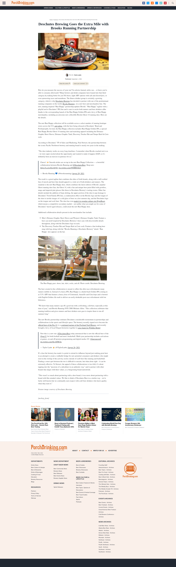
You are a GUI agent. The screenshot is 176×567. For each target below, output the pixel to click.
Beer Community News (60, 468)
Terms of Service (36, 496)
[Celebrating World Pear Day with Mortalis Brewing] (111, 414)
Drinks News (48, 8)
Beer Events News (59, 476)
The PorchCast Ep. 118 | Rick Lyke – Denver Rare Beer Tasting (39, 425)
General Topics (103, 481)
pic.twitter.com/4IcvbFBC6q (51, 341)
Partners (33, 491)
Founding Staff (103, 465)
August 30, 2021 (78, 173)
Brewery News (58, 471)
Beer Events (34, 429)
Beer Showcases (106, 427)
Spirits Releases (58, 487)
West (90, 431)
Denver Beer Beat (39, 431)
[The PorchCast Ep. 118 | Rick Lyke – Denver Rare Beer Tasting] (41, 414)
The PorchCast (46, 433)
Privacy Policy (35, 493)
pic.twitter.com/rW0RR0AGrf (70, 167)
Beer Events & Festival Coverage (85, 492)
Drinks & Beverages (94, 8)
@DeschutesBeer (79, 165)
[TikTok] (161, 3)
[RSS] (152, 3)
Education (121, 8)
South (100, 547)
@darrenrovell (95, 339)
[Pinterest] (165, 3)
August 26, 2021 (74, 347)
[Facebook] (143, 3)
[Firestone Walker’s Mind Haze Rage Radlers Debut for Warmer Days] (88, 414)
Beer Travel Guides (81, 494)
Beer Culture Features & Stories (85, 483)
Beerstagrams (103, 479)
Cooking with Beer (104, 474)
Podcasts (39, 433)
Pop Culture (79, 497)
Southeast (101, 549)
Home (51, 19)
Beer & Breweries (78, 8)
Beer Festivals (41, 429)
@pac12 (43, 336)
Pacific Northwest (104, 544)
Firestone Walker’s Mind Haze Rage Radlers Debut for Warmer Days (87, 425)
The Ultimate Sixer (104, 484)
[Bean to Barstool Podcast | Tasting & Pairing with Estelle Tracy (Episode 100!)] (64, 414)
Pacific (100, 542)
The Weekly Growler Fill (105, 489)
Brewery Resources (36, 479)
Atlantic (101, 530)
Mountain (33, 433)
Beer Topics (81, 429)
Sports (78, 499)
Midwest (142, 427)
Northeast (109, 429)
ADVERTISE (112, 450)
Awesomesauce (103, 467)
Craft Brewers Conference (106, 514)
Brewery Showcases (82, 470)
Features (56, 19)
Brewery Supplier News (60, 478)
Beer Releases (58, 473)
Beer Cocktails (80, 472)
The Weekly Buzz (104, 486)
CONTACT (85, 450)
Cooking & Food (109, 8)
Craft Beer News (103, 525)
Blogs (130, 8)
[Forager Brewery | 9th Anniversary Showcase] (135, 414)
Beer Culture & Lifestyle (38, 467)
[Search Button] (172, 3)
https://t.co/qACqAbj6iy (49, 167)
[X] (148, 3)
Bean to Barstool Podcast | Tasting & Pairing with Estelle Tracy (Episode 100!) (64, 425)
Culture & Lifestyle (62, 8)
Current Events (115, 427)
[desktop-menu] (4, 3)
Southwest (102, 552)
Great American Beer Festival (107, 509)
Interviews (79, 485)
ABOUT (75, 450)
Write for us (98, 450)
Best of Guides (80, 465)
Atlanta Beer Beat (104, 528)
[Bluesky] (156, 3)
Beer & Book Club (104, 477)
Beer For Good (103, 472)
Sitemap (33, 498)
